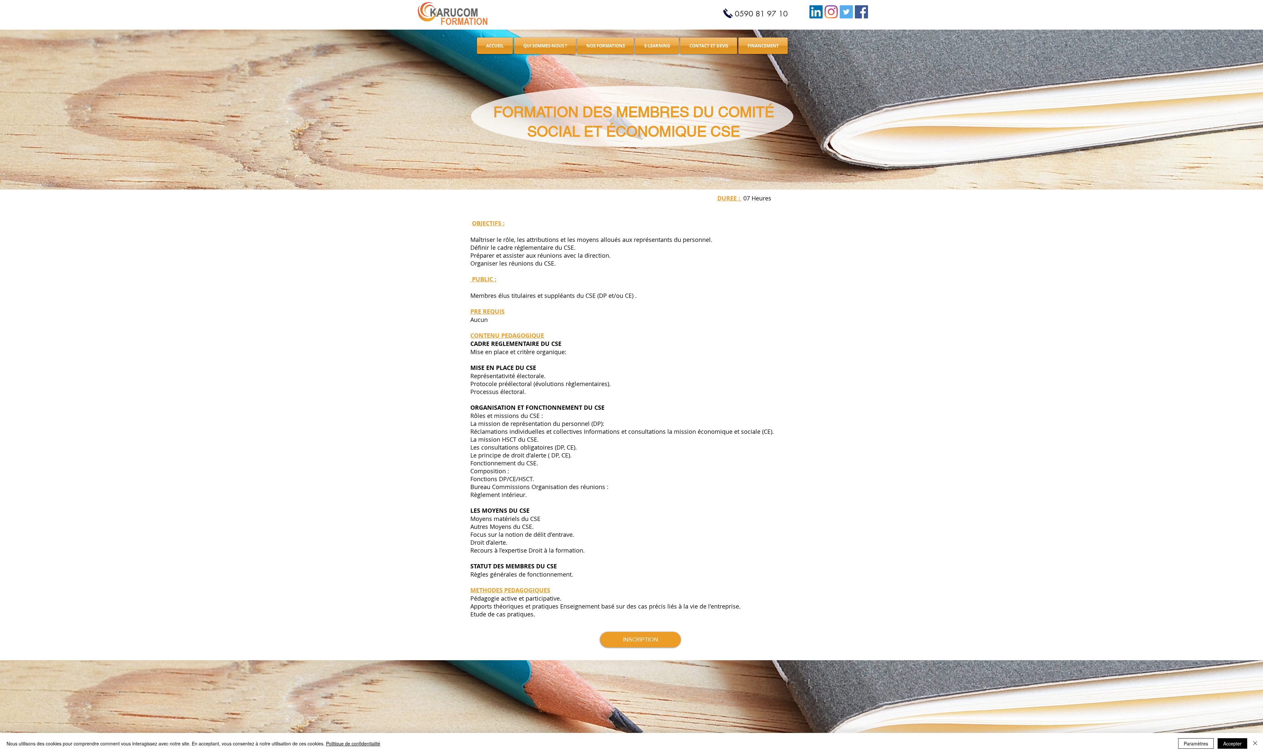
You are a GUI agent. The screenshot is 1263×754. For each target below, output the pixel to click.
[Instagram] (831, 11)
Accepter (1232, 743)
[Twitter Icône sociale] (846, 11)
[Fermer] (1255, 743)
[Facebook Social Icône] (861, 11)
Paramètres (1196, 743)
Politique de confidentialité (353, 743)
